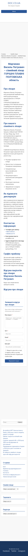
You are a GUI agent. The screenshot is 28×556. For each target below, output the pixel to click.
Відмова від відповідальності (12, 469)
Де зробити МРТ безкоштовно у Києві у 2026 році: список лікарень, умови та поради (13, 432)
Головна (5, 471)
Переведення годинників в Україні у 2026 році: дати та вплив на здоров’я (13, 448)
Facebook (6, 551)
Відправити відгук (14, 361)
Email (7, 337)
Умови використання (9, 477)
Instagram (21, 551)
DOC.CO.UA (14, 3)
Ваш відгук (9, 315)
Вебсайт (7, 344)
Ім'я (6, 331)
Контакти (6, 473)
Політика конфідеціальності (11, 475)
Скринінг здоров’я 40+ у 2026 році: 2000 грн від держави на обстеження (13, 442)
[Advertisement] (14, 37)
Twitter (13, 551)
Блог (4, 467)
